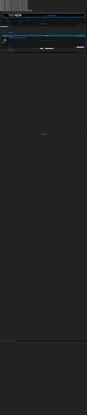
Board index (3, 25)
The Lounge (7, 25)
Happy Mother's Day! (3, 30)
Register (27, 20)
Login (44, 20)
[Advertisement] (43, 28)
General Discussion (11, 25)
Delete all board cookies (82, 23)
